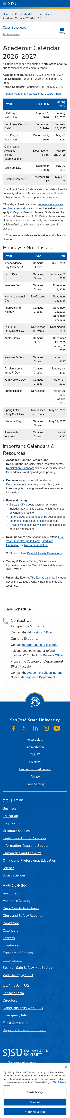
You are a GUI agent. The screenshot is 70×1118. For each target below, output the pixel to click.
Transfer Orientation (36, 545)
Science (8, 868)
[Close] (66, 1067)
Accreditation (35, 747)
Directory (10, 1000)
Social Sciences (14, 875)
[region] (35, 1090)
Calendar (44, 14)
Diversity (35, 762)
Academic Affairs (11, 34)
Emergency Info (15, 1015)
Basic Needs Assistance (21, 908)
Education (10, 816)
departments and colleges (39, 644)
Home (6, 14)
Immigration (12, 960)
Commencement (16, 235)
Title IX (35, 754)
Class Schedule (24, 14)
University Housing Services (27, 524)
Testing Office (37, 561)
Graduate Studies (16, 830)
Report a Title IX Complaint (24, 1030)
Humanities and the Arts (22, 853)
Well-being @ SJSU (18, 975)
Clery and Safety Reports (22, 915)
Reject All (35, 1102)
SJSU (13, 3)
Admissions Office (39, 632)
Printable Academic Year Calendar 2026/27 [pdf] (32, 93)
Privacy (35, 777)
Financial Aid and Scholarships (28, 516)
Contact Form (13, 993)
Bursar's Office (18, 504)
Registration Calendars (20, 468)
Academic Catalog (17, 900)
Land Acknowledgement (35, 769)
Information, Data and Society (26, 845)
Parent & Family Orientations (44, 553)
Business (10, 808)
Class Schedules (14, 27)
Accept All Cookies (35, 1111)
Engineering (12, 823)
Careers (9, 938)
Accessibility (35, 740)
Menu (62, 32)
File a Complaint (15, 1022)
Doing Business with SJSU (23, 1008)
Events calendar (45, 577)
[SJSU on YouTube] (57, 728)
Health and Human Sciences (24, 838)
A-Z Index (10, 893)
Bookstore (11, 923)
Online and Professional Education (29, 860)
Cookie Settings (35, 784)
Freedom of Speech (18, 953)
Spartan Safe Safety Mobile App (28, 967)
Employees (11, 945)
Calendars (11, 930)
